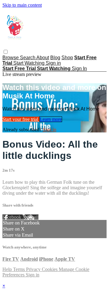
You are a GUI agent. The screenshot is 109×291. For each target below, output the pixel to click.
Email (32, 217)
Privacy (34, 269)
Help (7, 269)
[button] (6, 52)
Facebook (12, 217)
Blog (55, 57)
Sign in (53, 63)
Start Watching (29, 63)
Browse (11, 57)
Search (28, 57)
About (42, 57)
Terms (19, 269)
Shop (67, 57)
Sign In (79, 68)
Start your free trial (20, 119)
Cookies (50, 269)
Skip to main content (22, 5)
